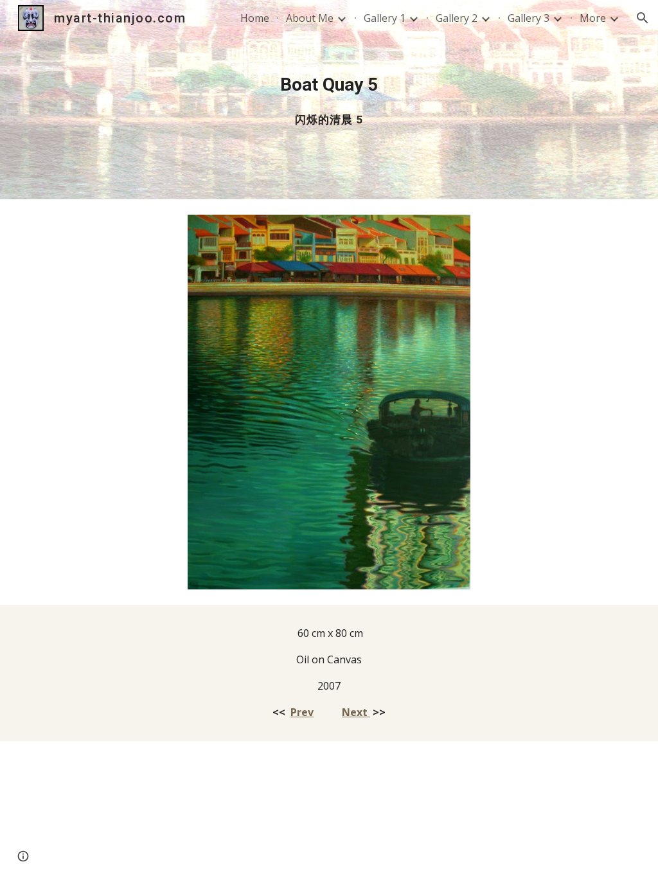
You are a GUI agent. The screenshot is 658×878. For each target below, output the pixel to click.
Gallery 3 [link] (528, 18)
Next (356, 712)
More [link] (593, 18)
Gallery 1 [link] (384, 18)
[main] (329, 100)
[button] (642, 18)
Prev (302, 712)
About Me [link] (309, 18)
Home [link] (254, 18)
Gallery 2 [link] (456, 18)
